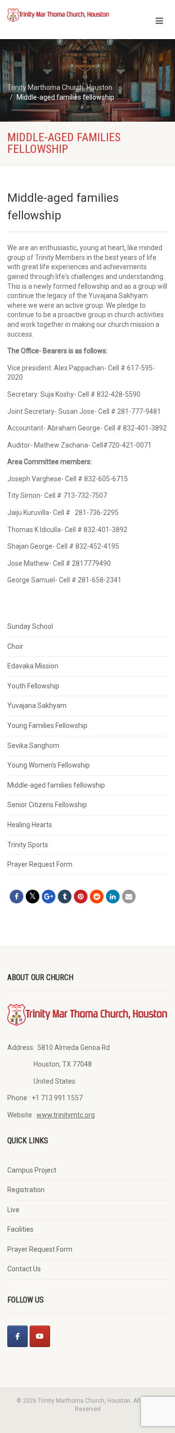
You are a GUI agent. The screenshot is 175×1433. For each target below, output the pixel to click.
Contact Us (24, 1269)
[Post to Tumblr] (64, 896)
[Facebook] (17, 1336)
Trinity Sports (27, 845)
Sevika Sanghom (33, 745)
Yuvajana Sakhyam (37, 705)
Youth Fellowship (33, 686)
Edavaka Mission (32, 666)
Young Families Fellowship (47, 725)
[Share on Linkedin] (113, 896)
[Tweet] (32, 896)
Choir (15, 646)
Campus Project (31, 1170)
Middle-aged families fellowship (56, 785)
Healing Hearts (29, 825)
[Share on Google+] (48, 896)
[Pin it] (81, 896)
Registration (26, 1190)
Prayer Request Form (39, 864)
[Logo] (58, 14)
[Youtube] (40, 1336)
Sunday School (30, 626)
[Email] (129, 896)
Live (13, 1210)
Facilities (20, 1229)
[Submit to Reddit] (97, 896)
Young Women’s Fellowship (48, 765)
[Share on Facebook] (16, 896)
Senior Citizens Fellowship (47, 805)
